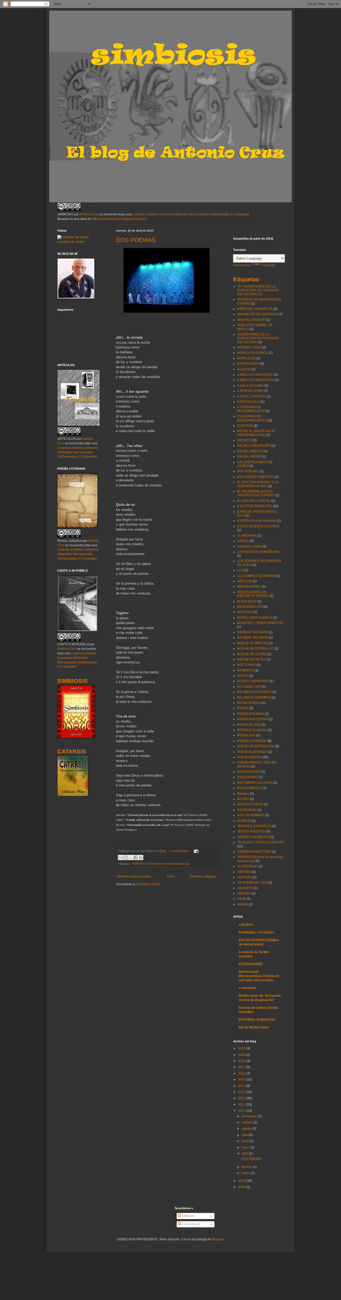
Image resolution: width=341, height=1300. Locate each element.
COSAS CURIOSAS (251, 396)
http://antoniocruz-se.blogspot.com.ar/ (119, 219)
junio (246, 1141)
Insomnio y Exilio (249, 546)
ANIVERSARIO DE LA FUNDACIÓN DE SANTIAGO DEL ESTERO (258, 338)
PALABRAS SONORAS (254, 697)
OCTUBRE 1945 (249, 686)
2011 (242, 1104)
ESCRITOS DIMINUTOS (254, 506)
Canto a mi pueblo (250, 385)
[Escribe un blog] (125, 857)
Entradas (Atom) (148, 884)
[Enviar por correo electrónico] (120, 857)
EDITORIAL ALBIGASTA (257, 1020)
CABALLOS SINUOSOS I (255, 374)
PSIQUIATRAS (247, 777)
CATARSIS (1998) (250, 391)
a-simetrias (247, 988)
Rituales (243, 793)
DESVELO (244, 440)
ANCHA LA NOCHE (251, 320)
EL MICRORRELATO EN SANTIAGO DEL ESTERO (255, 493)
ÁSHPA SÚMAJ (248, 364)
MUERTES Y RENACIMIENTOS (260, 623)
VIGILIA (242, 904)
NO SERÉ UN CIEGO (252, 637)
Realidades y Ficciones (256, 932)
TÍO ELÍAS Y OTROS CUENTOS (260, 842)
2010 (242, 1111)
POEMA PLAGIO (249, 725)
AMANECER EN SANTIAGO (257, 314)
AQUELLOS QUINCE (252, 353)
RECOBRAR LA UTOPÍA (255, 783)
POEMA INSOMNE (250, 714)
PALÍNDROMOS (249, 703)
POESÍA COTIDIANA (252, 741)
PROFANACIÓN (248, 772)
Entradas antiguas (202, 876)
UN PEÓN (244, 877)
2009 (242, 1181)
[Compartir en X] (130, 857)
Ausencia (244, 369)
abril (245, 1153)
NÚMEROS (245, 670)
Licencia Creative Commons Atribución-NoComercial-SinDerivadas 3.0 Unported (190, 214)
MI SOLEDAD (247, 601)
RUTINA (243, 799)
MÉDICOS (244, 581)
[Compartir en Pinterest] (140, 857)
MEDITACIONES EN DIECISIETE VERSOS (253, 594)
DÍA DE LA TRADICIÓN (253, 446)
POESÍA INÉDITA (249, 757)
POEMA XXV (246, 735)
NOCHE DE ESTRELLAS (255, 648)
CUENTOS (245, 426)
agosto (247, 1128)
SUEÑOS (244, 821)
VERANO (244, 893)
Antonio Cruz (88, 214)
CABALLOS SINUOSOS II (255, 380)
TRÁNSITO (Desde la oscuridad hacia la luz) (161, 863)
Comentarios (190, 1224)
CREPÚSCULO (248, 402)
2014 (242, 1086)
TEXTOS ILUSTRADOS (254, 826)
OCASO (243, 676)
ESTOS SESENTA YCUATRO (258, 526)
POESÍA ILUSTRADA (252, 752)
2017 (242, 1067)
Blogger (217, 1239)
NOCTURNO (246, 665)
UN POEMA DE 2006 (252, 882)
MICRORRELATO (250, 607)
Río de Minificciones (254, 1027)
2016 (242, 1073)
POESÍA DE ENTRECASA (255, 746)
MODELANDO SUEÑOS (254, 618)
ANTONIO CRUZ (249, 347)
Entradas (188, 1216)
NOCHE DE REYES (251, 659)
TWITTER (244, 872)
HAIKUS (243, 541)
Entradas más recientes (134, 876)
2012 (242, 1098)
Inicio (170, 876)
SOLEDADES (247, 810)
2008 (242, 1187)
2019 (242, 1055)
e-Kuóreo (246, 924)
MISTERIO (244, 612)
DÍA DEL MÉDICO (250, 451)
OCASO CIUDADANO (253, 681)
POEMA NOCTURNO (252, 719)
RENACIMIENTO (249, 788)
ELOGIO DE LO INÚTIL (253, 501)
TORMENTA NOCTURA (254, 852)
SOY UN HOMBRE (250, 815)
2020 (242, 1048)
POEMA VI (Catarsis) (252, 730)
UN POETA (245, 888)
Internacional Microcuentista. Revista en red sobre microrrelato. (259, 976)
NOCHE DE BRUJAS (252, 643)
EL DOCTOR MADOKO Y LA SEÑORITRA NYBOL (257, 484)
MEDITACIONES (249, 586)
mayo (246, 1147)
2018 (242, 1061)
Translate (268, 265)
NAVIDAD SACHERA (252, 632)
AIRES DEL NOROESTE (255, 309)
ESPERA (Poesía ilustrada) (256, 521)
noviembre (250, 1116)
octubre (247, 1122)
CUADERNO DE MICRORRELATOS (251, 409)
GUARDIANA (246, 536)
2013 (242, 1092)
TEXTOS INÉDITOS (251, 831)
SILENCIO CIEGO (250, 804)
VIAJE (241, 899)
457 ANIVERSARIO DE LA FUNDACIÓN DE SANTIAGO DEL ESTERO (258, 290)
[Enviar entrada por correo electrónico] (195, 850)
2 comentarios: (179, 850)
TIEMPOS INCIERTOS (253, 837)
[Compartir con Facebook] (135, 857)
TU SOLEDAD (247, 866)
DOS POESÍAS (248, 471)
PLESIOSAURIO (251, 964)
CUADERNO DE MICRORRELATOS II (252, 418)
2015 (242, 1079)
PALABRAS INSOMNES (254, 692)
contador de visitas (70, 242)
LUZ (240, 570)
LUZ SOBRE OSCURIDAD (256, 576)
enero (246, 1173)
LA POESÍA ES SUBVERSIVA (258, 552)
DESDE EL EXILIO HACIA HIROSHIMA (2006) (255, 433)
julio (245, 1135)
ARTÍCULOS (246, 358)
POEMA (243, 708)
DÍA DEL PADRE (249, 456)
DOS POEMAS (136, 240)
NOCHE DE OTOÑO (251, 654)
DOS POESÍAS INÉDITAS (255, 477)
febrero (247, 1167)
